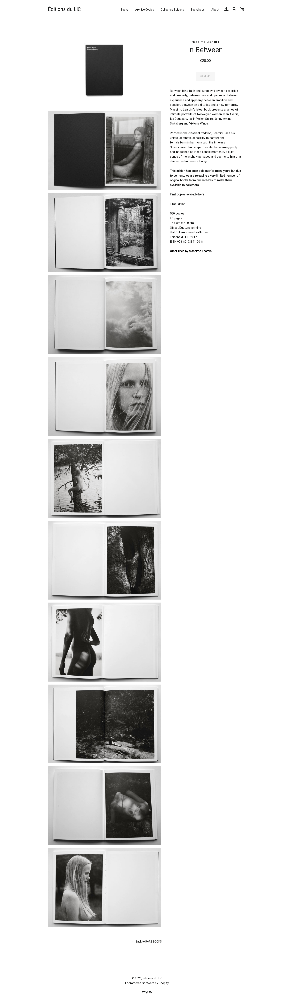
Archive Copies (144, 9)
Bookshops (198, 9)
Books (124, 9)
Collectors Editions (172, 9)
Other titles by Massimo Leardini (191, 251)
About (215, 9)
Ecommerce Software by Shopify (147, 983)
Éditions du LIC (64, 9)
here (201, 194)
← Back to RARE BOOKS (147, 941)
